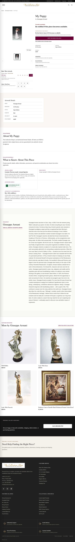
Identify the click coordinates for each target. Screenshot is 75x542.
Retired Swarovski (43, 507)
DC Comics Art (5, 502)
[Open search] (68, 5)
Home (2, 10)
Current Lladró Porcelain (44, 498)
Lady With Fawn (43, 366)
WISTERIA (4, 366)
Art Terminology (42, 474)
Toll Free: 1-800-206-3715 (7, 480)
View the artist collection (66, 325)
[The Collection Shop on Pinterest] (11, 488)
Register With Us (42, 478)
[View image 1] (17, 57)
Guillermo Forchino (6, 509)
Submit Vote (32, 75)
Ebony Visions (5, 507)
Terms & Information (58, 536)
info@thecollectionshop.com (8, 484)
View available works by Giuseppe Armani (43, 41)
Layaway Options (42, 469)
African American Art (6, 498)
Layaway (64, 1)
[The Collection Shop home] (36, 5)
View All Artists (5, 513)
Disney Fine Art (5, 504)
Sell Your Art (57, 1)
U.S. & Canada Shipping (44, 472)
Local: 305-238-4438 (6, 482)
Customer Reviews (43, 481)
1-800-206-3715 (49, 1)
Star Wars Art (42, 504)
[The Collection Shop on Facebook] (3, 488)
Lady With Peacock (7, 407)
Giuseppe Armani (8, 10)
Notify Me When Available (54, 38)
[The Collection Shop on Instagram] (7, 488)
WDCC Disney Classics (44, 509)
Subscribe (70, 1)
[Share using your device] (21, 86)
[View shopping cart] (72, 5)
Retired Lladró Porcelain (44, 500)
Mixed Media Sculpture (44, 502)
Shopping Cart (42, 483)
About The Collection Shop (44, 467)
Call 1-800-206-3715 (57, 426)
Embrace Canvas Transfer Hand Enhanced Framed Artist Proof (55, 407)
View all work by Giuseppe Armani (12, 227)
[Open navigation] (3, 5)
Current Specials (42, 511)
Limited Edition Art (6, 511)
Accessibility (41, 476)
